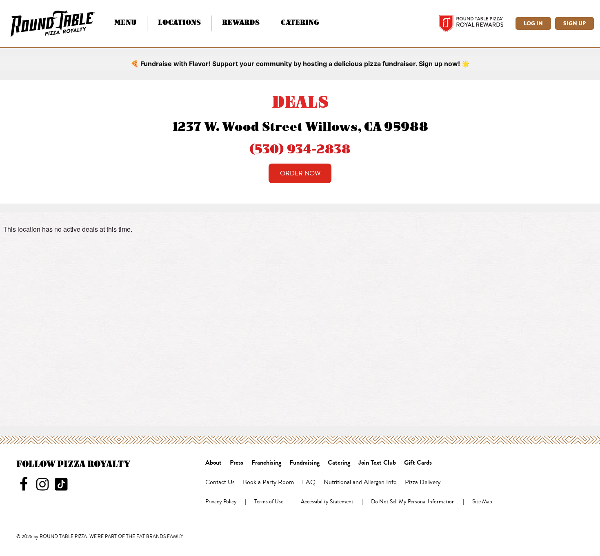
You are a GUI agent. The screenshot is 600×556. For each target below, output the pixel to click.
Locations (179, 22)
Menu (125, 22)
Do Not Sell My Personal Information (413, 502)
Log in (533, 23)
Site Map (482, 502)
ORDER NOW (300, 173)
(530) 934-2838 (300, 148)
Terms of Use (268, 502)
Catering (300, 22)
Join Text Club (377, 463)
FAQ (309, 482)
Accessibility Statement (327, 502)
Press (236, 463)
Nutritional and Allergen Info (360, 482)
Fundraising (304, 463)
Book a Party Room (268, 482)
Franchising (266, 463)
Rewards (241, 22)
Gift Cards (418, 463)
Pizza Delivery (422, 482)
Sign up (574, 23)
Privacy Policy (221, 502)
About (213, 463)
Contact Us (220, 482)
